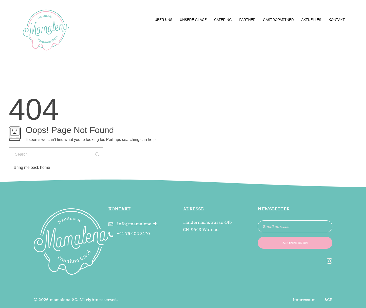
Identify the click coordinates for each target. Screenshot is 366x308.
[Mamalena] (46, 32)
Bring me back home (31, 167)
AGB (328, 299)
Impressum (304, 299)
